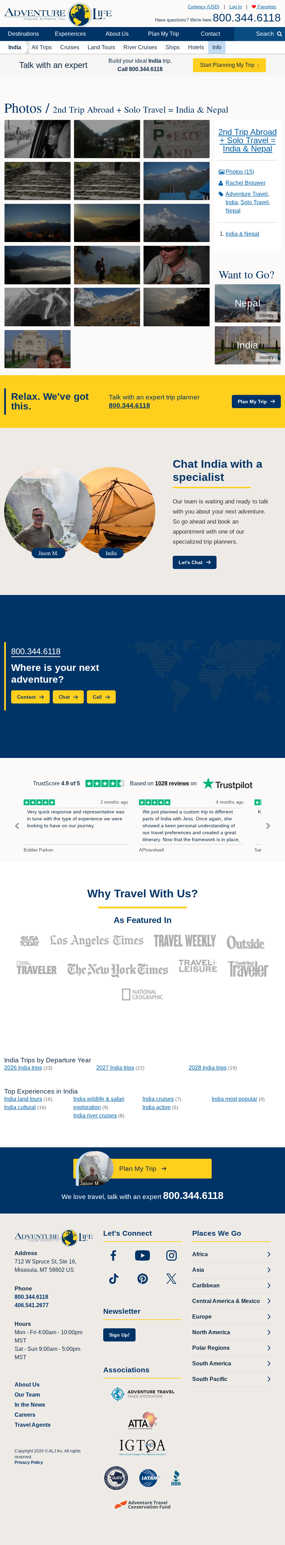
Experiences (70, 34)
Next (268, 826)
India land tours (23, 1099)
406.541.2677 (32, 1305)
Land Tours (101, 47)
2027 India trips (115, 1068)
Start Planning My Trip (227, 65)
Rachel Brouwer (246, 183)
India (14, 47)
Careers (25, 1415)
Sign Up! (119, 1335)
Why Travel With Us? (142, 893)
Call (140, 69)
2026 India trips (23, 1068)
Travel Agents (33, 1425)
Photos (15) (240, 172)
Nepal (233, 211)
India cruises (158, 1099)
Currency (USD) (203, 6)
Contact (210, 34)
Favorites (266, 6)
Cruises (69, 47)
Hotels (196, 47)
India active (156, 1107)
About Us (117, 34)
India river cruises (95, 1116)
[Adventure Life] (58, 12)
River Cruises (140, 47)
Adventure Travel (247, 194)
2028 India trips (208, 1068)
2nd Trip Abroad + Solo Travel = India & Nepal (247, 140)
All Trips (42, 47)
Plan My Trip (163, 34)
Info (216, 47)
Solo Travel (255, 202)
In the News (30, 1405)
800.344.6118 (247, 17)
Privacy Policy (29, 1462)
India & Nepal (242, 234)
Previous (17, 826)
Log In (235, 6)
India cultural (20, 1107)
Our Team (27, 1395)
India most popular (234, 1099)
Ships (172, 47)
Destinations (23, 34)
